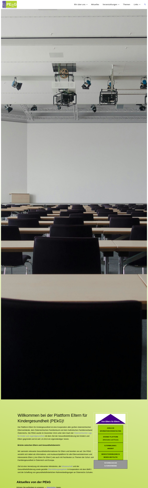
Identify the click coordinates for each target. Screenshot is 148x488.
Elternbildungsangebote (57, 469)
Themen (126, 4)
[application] (86, 4)
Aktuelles (95, 4)
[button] (145, 4)
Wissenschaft (67, 466)
